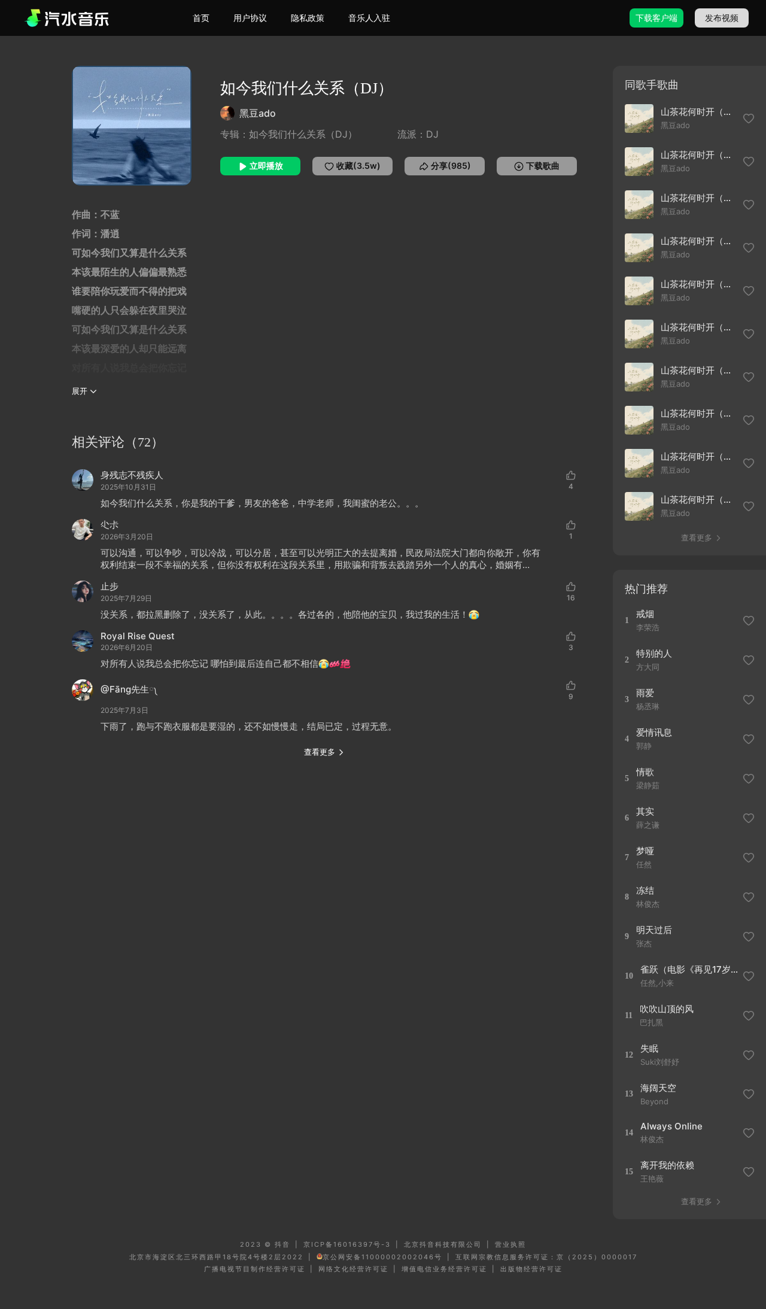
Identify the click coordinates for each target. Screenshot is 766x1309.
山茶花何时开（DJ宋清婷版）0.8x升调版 (698, 111)
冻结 (645, 890)
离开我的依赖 (667, 1165)
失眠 (649, 1048)
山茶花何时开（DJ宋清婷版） (698, 241)
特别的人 (654, 653)
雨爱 (645, 692)
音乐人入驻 (369, 18)
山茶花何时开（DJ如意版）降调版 (698, 327)
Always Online (671, 1126)
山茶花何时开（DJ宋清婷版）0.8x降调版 (698, 154)
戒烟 (645, 613)
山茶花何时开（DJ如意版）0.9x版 (698, 456)
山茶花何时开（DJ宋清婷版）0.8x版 (698, 198)
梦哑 (645, 851)
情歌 (645, 771)
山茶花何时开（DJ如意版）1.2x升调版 (698, 370)
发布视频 (721, 18)
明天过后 (654, 930)
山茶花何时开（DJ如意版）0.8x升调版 (698, 499)
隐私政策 (307, 18)
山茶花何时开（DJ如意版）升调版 (698, 284)
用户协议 (250, 18)
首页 (201, 18)
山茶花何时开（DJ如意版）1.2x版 (698, 413)
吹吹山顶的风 (667, 1009)
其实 (645, 811)
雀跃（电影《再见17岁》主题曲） (689, 969)
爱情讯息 (654, 732)
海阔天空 (658, 1088)
